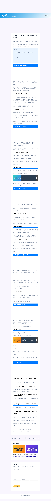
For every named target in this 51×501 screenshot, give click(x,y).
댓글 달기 (14, 456)
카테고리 (46, 15)
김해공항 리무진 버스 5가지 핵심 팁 (19, 454)
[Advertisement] (24, 7)
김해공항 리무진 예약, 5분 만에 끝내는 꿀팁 (31, 454)
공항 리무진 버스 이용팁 (19, 456)
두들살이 (5, 15)
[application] (48, 15)
